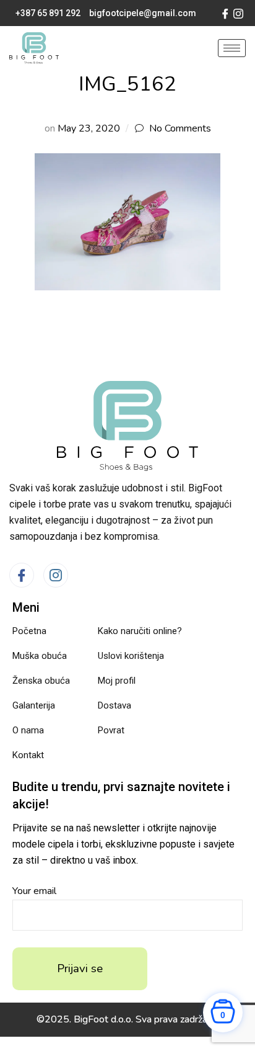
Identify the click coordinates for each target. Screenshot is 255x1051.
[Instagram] (238, 13)
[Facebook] (225, 13)
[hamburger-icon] (232, 48)
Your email (34, 891)
